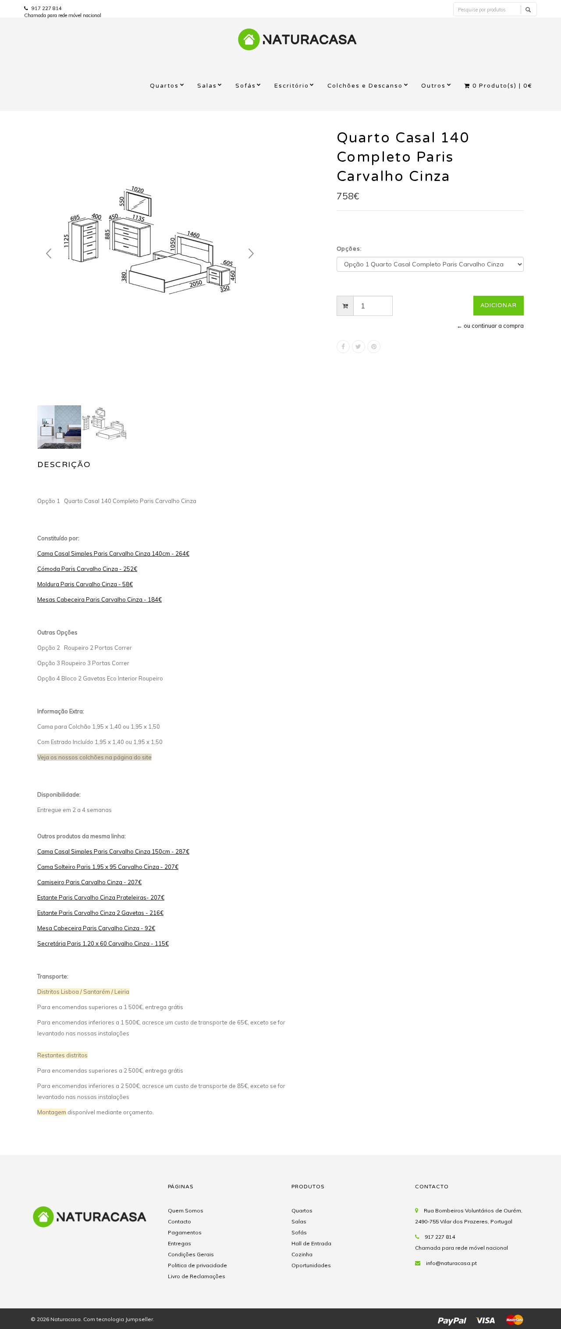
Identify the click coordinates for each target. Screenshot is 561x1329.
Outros (433, 85)
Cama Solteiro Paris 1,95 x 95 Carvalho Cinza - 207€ (107, 866)
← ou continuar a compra (490, 325)
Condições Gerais (191, 1254)
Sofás (245, 85)
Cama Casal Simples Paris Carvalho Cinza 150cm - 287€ (113, 851)
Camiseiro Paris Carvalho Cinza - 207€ (89, 882)
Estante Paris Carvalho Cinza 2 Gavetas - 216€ (100, 912)
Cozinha (301, 1254)
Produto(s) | (502, 85)
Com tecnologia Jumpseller (118, 1319)
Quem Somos (185, 1210)
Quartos (164, 85)
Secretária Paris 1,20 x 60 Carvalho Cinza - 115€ (103, 943)
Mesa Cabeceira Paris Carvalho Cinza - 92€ (96, 928)
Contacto (179, 1221)
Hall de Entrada (311, 1243)
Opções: (349, 248)
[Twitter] (358, 346)
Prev (49, 254)
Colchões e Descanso (365, 85)
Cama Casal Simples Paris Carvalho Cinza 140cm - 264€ (113, 553)
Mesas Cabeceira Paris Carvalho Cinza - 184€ (99, 599)
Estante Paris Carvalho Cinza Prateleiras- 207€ (100, 897)
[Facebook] (343, 346)
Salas (207, 85)
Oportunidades (311, 1265)
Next (251, 254)
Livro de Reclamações (196, 1276)
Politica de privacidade (197, 1265)
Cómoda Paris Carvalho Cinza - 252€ (87, 568)
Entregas (179, 1243)
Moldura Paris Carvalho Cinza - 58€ (85, 584)
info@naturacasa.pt (451, 1263)
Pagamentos (185, 1232)
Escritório (291, 85)
